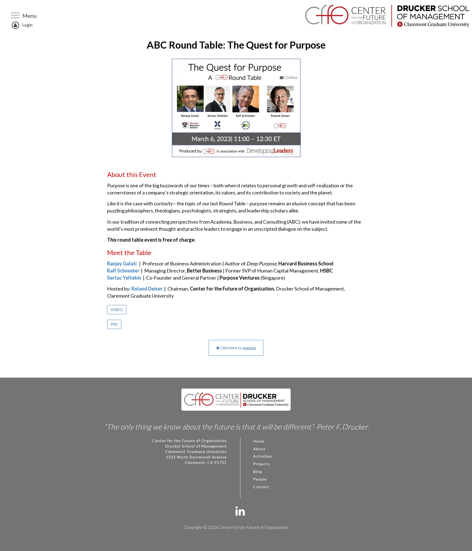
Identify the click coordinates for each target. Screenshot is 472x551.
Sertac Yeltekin (124, 278)
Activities (262, 456)
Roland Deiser (147, 289)
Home (258, 441)
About (259, 448)
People (260, 479)
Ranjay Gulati (122, 263)
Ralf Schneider (123, 271)
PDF (114, 324)
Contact (261, 486)
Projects (261, 463)
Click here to (237, 347)
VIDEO (117, 309)
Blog (257, 471)
